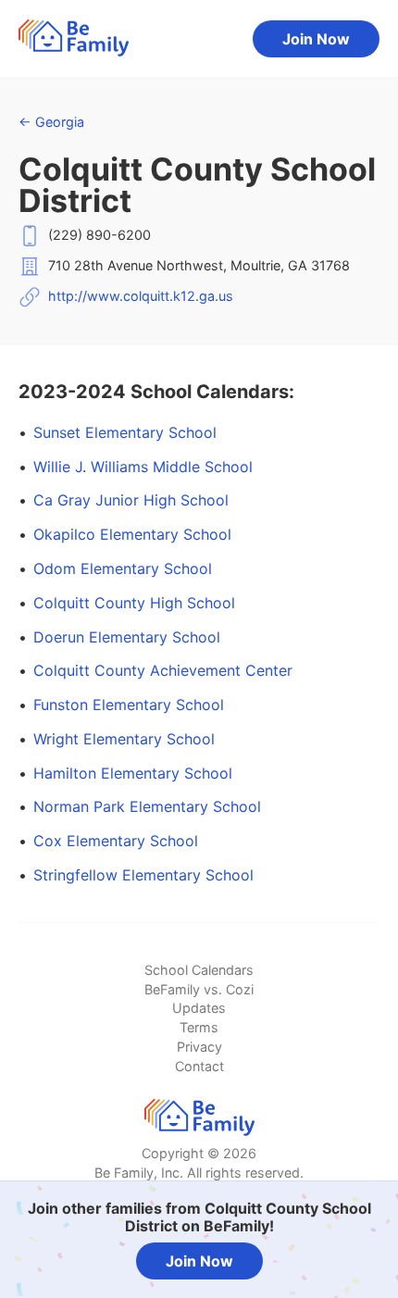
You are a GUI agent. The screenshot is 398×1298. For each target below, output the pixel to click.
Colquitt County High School (134, 602)
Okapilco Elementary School (132, 534)
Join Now (316, 39)
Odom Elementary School (122, 568)
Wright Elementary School (124, 739)
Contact (199, 1066)
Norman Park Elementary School (147, 806)
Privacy (199, 1047)
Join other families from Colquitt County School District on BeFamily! (199, 1217)
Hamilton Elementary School (132, 773)
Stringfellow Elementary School (143, 875)
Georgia (51, 122)
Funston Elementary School (128, 704)
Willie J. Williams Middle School (143, 466)
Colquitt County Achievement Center (162, 670)
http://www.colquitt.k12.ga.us (140, 296)
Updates (199, 1008)
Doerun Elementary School (126, 637)
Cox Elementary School (115, 840)
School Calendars (199, 970)
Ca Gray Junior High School (131, 500)
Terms (199, 1027)
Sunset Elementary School (125, 432)
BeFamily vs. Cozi (199, 989)
